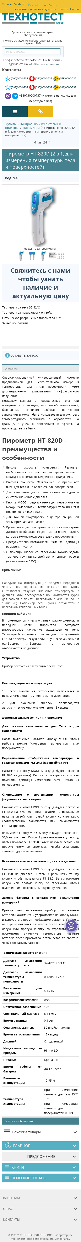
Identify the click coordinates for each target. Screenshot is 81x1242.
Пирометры (31, 128)
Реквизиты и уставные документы (35, 9)
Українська (50, 5)
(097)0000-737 (19, 87)
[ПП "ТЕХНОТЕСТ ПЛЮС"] (33, 20)
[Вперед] (49, 142)
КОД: (8, 178)
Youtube (7, 4)
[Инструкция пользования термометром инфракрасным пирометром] (57, 255)
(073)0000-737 (67, 78)
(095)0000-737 (43, 87)
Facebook (19, 4)
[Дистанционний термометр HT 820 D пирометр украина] (32, 255)
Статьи (74, 9)
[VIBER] (71, 928)
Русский (33, 5)
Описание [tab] (11, 368)
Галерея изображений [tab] (19, 1121)
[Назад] (31, 142)
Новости (63, 9)
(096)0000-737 (19, 78)
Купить (11, 124)
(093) (67, 87)
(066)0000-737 (43, 78)
